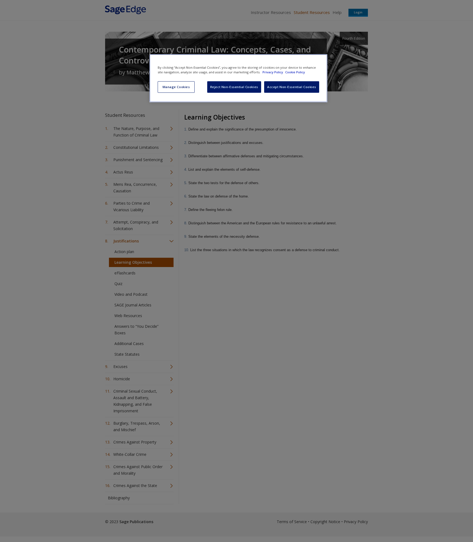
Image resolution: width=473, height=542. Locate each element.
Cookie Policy (295, 72)
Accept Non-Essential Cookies (291, 87)
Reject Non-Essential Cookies (234, 87)
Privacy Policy (273, 72)
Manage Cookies (176, 87)
